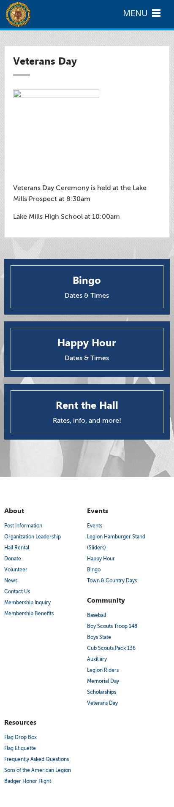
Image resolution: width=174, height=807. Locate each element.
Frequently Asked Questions (36, 759)
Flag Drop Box (20, 737)
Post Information (23, 526)
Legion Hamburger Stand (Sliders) (116, 542)
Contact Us (17, 592)
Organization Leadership (32, 537)
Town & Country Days (112, 581)
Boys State (99, 637)
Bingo (94, 570)
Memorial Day (103, 681)
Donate (12, 559)
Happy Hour (101, 559)
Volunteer (15, 570)
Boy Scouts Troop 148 (112, 626)
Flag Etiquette (20, 748)
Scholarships (101, 692)
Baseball (96, 615)
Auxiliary (97, 659)
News (10, 581)
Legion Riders (103, 670)
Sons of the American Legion (37, 770)
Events (94, 526)
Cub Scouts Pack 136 (111, 648)
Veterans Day (102, 703)
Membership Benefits (29, 614)
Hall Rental (16, 548)
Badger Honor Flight (27, 781)
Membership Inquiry (27, 603)
